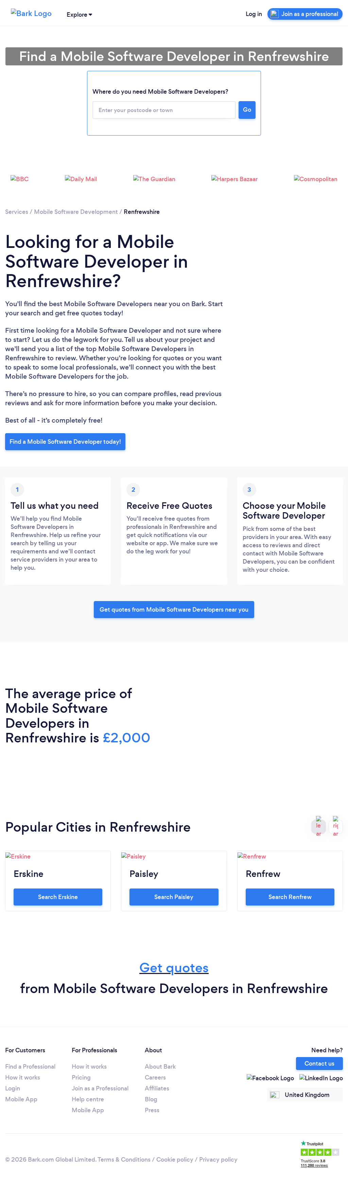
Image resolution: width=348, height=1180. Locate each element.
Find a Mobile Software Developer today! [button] (65, 442)
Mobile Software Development (76, 212)
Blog (151, 1099)
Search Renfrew (290, 897)
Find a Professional (30, 1067)
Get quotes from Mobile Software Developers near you (174, 609)
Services (16, 212)
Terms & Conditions (124, 1159)
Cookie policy (174, 1159)
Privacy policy (218, 1159)
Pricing (81, 1077)
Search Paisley (173, 897)
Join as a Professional (100, 1088)
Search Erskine (58, 897)
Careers (155, 1077)
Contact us (319, 1063)
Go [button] (247, 110)
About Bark (160, 1067)
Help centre (88, 1099)
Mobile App (21, 1099)
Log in (254, 14)
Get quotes (174, 967)
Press (152, 1110)
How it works (22, 1077)
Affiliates (157, 1088)
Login (12, 1088)
